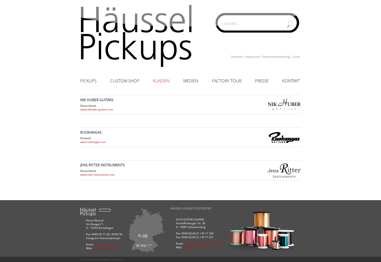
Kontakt (291, 81)
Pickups (88, 81)
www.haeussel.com (104, 248)
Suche (296, 57)
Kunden (161, 81)
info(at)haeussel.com (107, 244)
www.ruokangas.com (93, 142)
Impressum (253, 57)
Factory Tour (226, 81)
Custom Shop (124, 81)
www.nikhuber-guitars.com (96, 109)
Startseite (237, 57)
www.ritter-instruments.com (97, 175)
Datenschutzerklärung (276, 57)
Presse (262, 81)
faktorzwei (117, 259)
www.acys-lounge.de (196, 247)
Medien (190, 81)
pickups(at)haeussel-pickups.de (203, 243)
